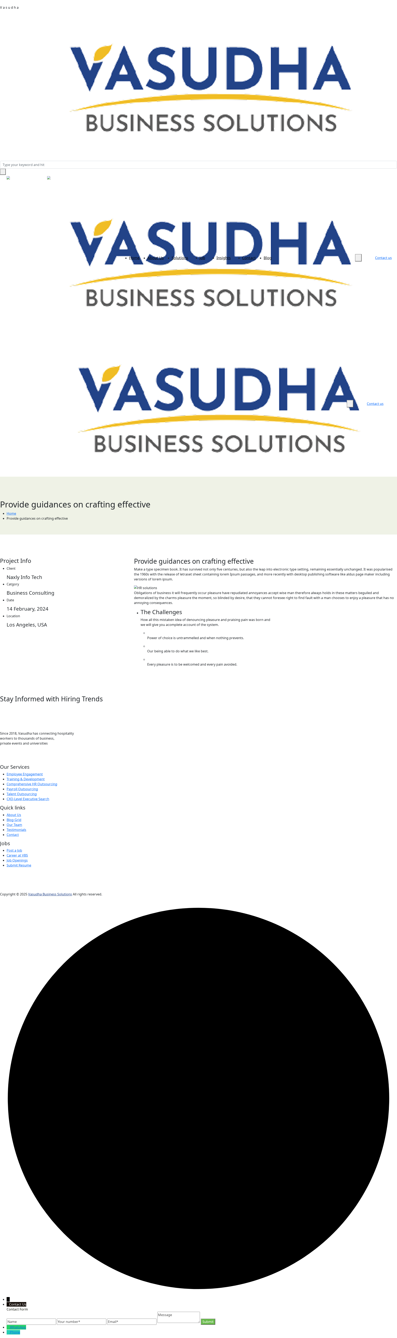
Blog (268, 257)
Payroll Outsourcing (22, 789)
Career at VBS (17, 855)
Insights (223, 257)
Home (134, 257)
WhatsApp (18, 1327)
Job (202, 257)
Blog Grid (14, 820)
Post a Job (14, 850)
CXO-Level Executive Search (28, 799)
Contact (249, 257)
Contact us (383, 257)
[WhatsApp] (9, 759)
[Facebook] (17, 759)
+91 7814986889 (30, 178)
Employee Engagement (25, 774)
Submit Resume (19, 865)
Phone (15, 1332)
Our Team (14, 824)
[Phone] (8, 1332)
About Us (155, 257)
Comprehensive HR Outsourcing (32, 784)
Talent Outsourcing (22, 794)
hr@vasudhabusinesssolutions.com (84, 178)
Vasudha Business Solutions (50, 894)
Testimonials (16, 829)
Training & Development (26, 779)
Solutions (180, 257)
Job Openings (17, 860)
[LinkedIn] (2, 759)
